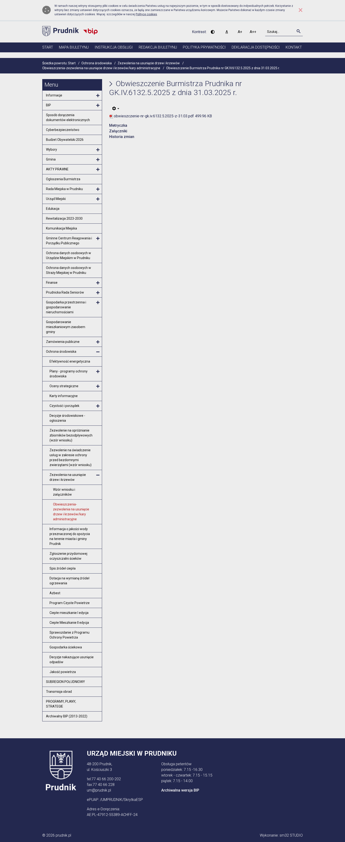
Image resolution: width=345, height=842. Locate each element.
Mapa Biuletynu (74, 47)
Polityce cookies (146, 14)
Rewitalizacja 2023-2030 (64, 218)
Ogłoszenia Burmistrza (63, 179)
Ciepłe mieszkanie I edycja (69, 613)
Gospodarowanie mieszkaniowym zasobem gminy (65, 327)
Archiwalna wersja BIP (180, 790)
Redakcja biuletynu (158, 47)
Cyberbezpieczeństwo (62, 130)
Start (47, 47)
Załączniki (118, 131)
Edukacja (52, 208)
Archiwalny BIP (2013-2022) (66, 716)
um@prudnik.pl (99, 790)
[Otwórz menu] (98, 96)
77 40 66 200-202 (106, 779)
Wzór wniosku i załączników (64, 492)
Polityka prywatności (204, 47)
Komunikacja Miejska (61, 228)
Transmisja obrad (59, 691)
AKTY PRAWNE (57, 169)
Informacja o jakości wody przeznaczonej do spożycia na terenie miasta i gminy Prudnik (70, 536)
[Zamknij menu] (98, 352)
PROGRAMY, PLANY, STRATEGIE (61, 704)
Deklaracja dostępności (256, 47)
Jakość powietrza (63, 672)
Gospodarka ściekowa (66, 647)
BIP (48, 105)
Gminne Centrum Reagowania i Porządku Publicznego (69, 240)
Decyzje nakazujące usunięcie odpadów (72, 659)
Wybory (51, 149)
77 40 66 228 (104, 784)
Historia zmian (121, 136)
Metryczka (118, 125)
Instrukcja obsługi (114, 47)
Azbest (55, 593)
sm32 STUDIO (291, 835)
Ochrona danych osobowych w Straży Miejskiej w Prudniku (68, 270)
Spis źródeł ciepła (63, 568)
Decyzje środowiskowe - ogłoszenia (67, 418)
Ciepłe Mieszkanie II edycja (69, 622)
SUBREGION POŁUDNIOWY (65, 682)
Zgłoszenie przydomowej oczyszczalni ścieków (68, 556)
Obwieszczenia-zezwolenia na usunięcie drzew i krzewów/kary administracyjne (71, 511)
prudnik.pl (63, 835)
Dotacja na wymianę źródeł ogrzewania (69, 580)
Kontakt (294, 47)
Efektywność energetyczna (70, 361)
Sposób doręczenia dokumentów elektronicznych (68, 117)
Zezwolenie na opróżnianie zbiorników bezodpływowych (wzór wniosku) (71, 435)
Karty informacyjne (64, 396)
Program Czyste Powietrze (70, 603)
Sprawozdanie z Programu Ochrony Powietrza (69, 635)
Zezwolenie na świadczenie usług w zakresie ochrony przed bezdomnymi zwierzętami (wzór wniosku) (71, 457)
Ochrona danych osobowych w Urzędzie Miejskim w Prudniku (68, 255)
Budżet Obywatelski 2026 (65, 140)
